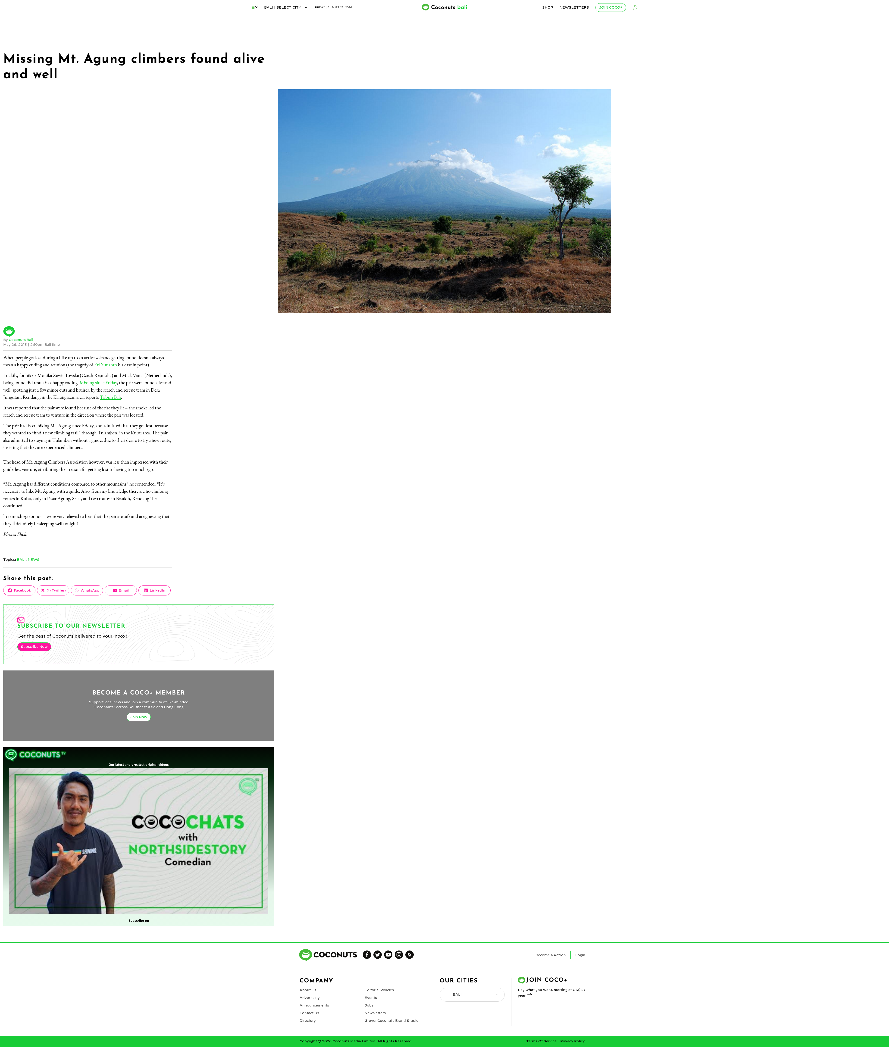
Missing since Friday (98, 382)
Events (371, 998)
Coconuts (449, 7)
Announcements (314, 1005)
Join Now (138, 717)
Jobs (369, 1005)
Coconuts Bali (21, 340)
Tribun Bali (110, 397)
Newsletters (574, 7)
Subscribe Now (34, 646)
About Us (308, 990)
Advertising (310, 998)
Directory (308, 1020)
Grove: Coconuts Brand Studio (392, 1020)
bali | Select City (283, 7)
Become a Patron (550, 955)
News (34, 559)
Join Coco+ (611, 7)
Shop (547, 7)
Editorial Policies (379, 990)
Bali (21, 559)
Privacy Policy (572, 1041)
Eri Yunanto (106, 364)
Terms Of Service (541, 1041)
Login (635, 7)
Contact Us (309, 1013)
